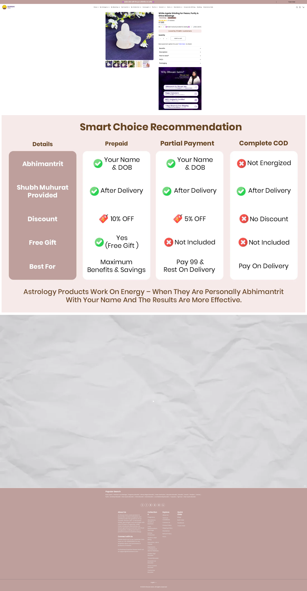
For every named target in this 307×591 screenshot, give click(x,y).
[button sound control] (305, 486)
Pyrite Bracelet (149, 497)
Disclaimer (166, 531)
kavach (186, 494)
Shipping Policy (167, 528)
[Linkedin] (163, 505)
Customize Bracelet (151, 571)
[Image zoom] (130, 36)
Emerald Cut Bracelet (152, 562)
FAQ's (164, 537)
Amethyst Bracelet (115, 497)
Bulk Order (180, 520)
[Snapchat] (155, 505)
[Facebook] (146, 505)
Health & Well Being (152, 538)
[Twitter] (142, 505)
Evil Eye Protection (151, 534)
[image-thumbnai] (109, 64)
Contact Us (166, 522)
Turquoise (173, 497)
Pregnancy (151, 517)
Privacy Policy (167, 525)
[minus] (160, 38)
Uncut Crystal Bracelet (152, 566)
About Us (165, 515)
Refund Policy (167, 534)
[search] (297, 7)
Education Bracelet (171, 494)
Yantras (198, 494)
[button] (178, 38)
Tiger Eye (179, 497)
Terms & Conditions (166, 519)
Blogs (179, 517)
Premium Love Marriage (120, 494)
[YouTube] (159, 505)
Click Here (182, 44)
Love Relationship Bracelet (161, 497)
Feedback (180, 523)
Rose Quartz (109, 494)
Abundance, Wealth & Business (152, 522)
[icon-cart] (303, 7)
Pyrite (107, 497)
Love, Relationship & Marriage (152, 528)
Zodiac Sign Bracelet (152, 554)
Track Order (291, 2)
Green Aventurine (160, 494)
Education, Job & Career (153, 543)
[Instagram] (150, 505)
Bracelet (180, 494)
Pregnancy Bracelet (133, 494)
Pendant (192, 494)
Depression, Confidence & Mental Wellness (153, 549)
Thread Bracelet (153, 558)
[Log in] (300, 7)
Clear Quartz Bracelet (190, 497)
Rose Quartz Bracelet (128, 497)
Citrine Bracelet (139, 497)
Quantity (162, 35)
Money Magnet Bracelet (147, 494)
